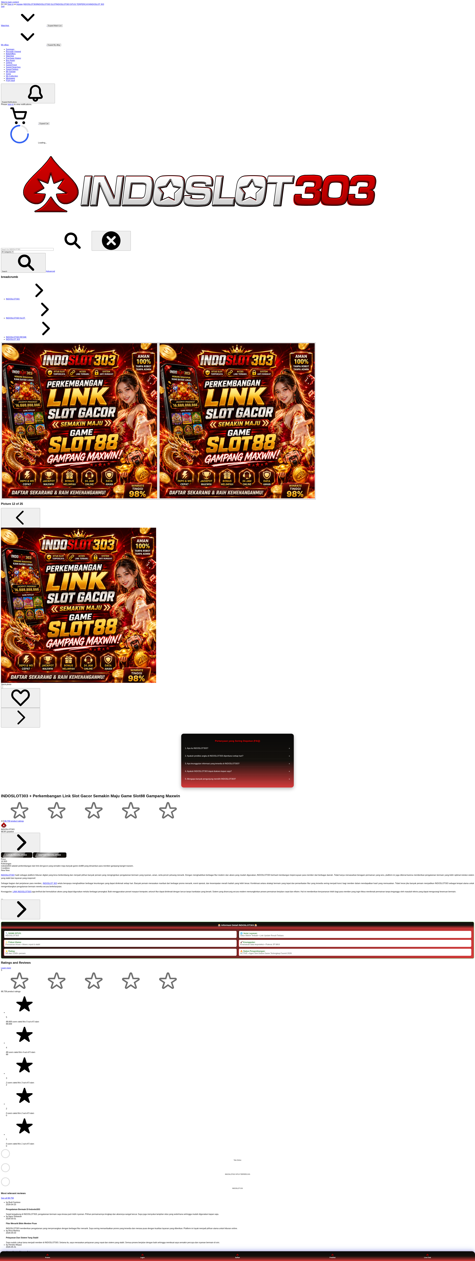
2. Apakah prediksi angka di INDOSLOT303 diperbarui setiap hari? (214, 756)
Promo (47, 1257)
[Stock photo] (79, 421)
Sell (2, 6)
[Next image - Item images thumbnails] (20, 718)
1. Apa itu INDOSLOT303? (196, 748)
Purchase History (13, 58)
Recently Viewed (13, 51)
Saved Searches (13, 67)
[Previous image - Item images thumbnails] (20, 518)
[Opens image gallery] (2, 687)
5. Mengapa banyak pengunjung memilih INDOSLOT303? (210, 779)
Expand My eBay (54, 45)
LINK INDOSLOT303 (22, 892)
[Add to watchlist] (20, 698)
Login (142, 1257)
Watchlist (10, 56)
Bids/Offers (11, 54)
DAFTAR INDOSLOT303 (49, 855)
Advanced (50, 271)
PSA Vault (10, 80)
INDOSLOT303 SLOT (46, 4)
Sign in (10, 4)
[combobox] (27, 249)
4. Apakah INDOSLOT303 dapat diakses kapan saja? (208, 771)
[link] (20, 842)
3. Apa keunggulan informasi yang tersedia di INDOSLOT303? (212, 764)
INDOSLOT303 (30, 4)
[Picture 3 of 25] (237, 421)
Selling (9, 63)
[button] (23, 263)
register (19, 4)
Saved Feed (11, 65)
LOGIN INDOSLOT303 (17, 855)
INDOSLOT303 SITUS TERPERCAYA (73, 4)
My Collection (12, 76)
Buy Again (10, 60)
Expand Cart (44, 123)
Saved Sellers (12, 69)
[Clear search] (111, 241)
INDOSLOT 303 (97, 4)
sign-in (11, 104)
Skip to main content (10, 2)
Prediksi (333, 1257)
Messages (10, 78)
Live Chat (427, 1257)
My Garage (11, 72)
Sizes (8, 74)
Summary (10, 49)
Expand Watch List (55, 26)
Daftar (237, 1257)
